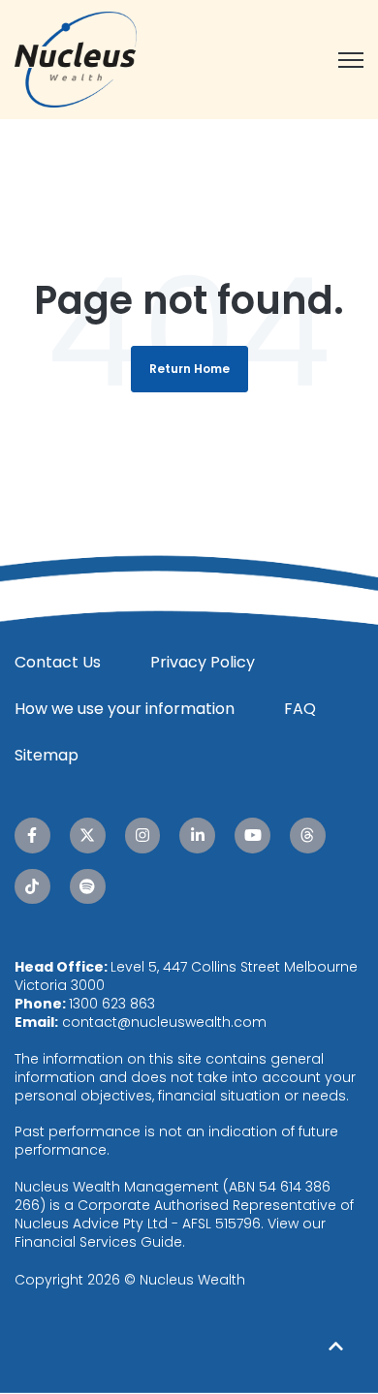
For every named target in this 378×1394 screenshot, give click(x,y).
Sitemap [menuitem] (47, 755)
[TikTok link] (32, 887)
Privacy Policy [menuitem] (202, 662)
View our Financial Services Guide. (170, 1233)
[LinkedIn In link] (197, 835)
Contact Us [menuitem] (58, 662)
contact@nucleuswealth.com (164, 1022)
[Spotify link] (88, 887)
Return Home (189, 368)
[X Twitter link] (88, 835)
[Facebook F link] (32, 835)
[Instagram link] (143, 835)
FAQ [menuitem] (300, 708)
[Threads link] (308, 835)
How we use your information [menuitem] (125, 708)
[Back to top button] (336, 1345)
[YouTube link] (252, 835)
